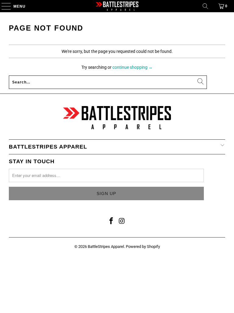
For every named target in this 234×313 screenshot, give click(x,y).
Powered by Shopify (143, 246)
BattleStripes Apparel (106, 246)
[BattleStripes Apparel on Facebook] (111, 221)
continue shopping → (132, 67)
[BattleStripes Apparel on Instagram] (122, 221)
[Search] (205, 6)
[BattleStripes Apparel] (117, 6)
